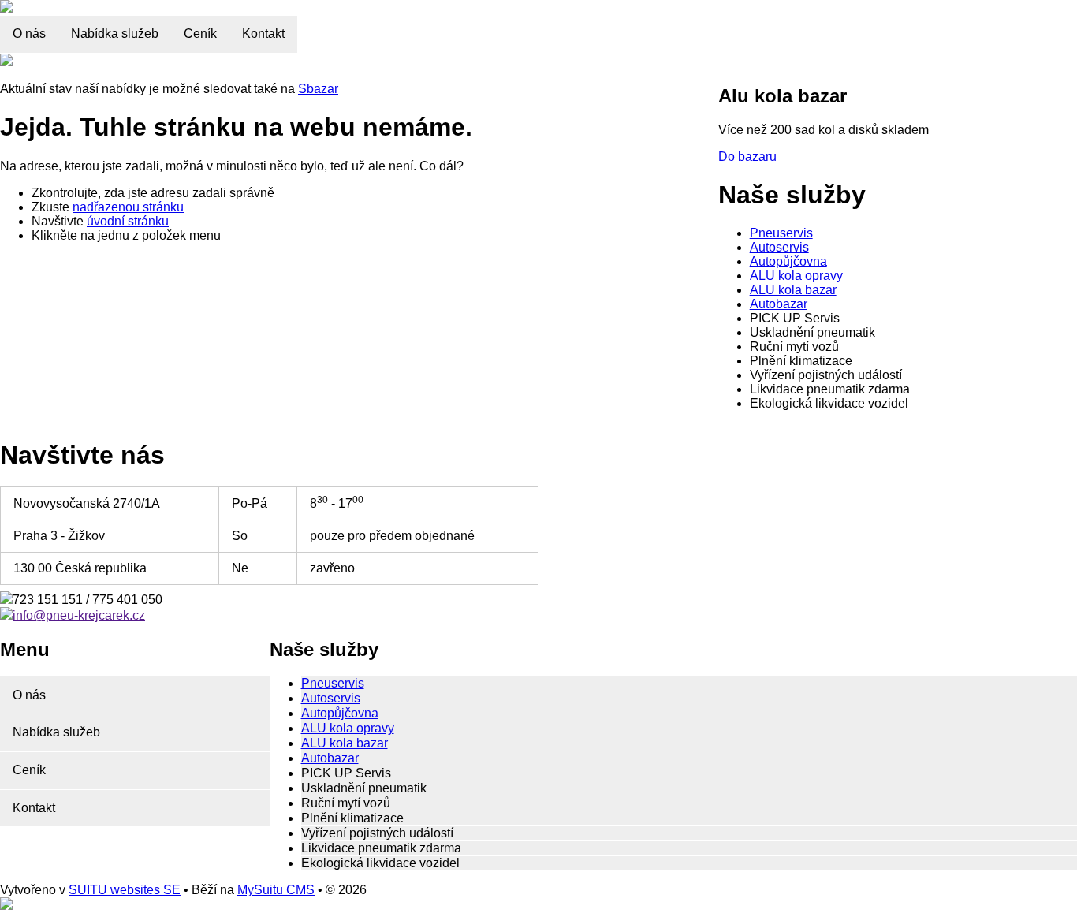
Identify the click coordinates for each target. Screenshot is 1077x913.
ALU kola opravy (796, 275)
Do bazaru (747, 156)
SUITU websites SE (125, 889)
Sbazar (318, 88)
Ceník (200, 33)
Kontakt (263, 33)
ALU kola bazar (793, 289)
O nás (29, 33)
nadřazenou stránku (128, 207)
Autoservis (779, 247)
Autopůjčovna (788, 261)
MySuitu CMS (276, 889)
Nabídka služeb (114, 33)
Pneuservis (781, 233)
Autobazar (778, 304)
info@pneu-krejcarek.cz (79, 615)
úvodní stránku (128, 221)
